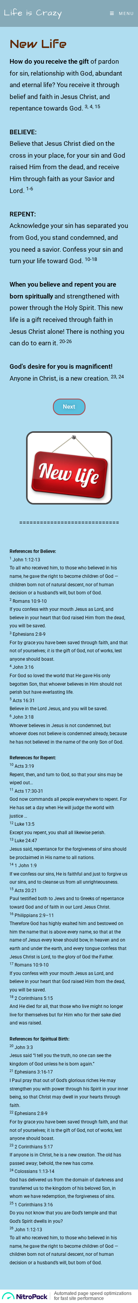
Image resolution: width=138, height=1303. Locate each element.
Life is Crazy (33, 13)
